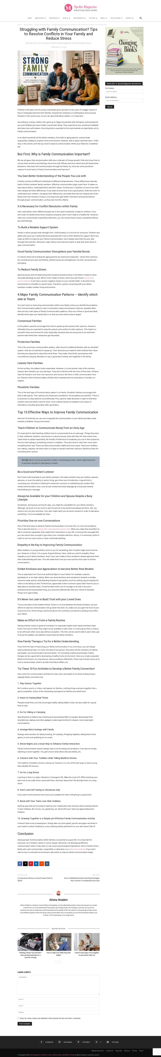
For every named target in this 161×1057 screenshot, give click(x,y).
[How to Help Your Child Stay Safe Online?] (58, 942)
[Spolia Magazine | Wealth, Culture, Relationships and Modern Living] (80, 7)
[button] (140, 18)
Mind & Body (39, 18)
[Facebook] (20, 863)
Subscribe (119, 1051)
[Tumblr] (47, 863)
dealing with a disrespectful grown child (53, 529)
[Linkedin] (36, 863)
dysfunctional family (77, 849)
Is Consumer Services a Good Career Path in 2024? (35, 879)
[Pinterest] (30, 863)
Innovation (53, 18)
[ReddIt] (41, 863)
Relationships (79, 18)
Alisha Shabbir (58, 899)
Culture (92, 18)
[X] (25, 863)
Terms (141, 1051)
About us (127, 1051)
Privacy (134, 1051)
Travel (102, 18)
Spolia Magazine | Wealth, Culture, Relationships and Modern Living (51, 1055)
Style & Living (115, 18)
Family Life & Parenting (42, 25)
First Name (109, 88)
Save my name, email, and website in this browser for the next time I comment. (50, 1018)
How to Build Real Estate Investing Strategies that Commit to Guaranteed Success (82, 879)
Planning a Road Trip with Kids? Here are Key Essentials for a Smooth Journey (30, 955)
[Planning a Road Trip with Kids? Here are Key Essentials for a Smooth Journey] (30, 942)
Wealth (65, 18)
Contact (129, 18)
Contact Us (109, 1051)
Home (30, 18)
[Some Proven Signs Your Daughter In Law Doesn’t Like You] (87, 942)
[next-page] (60, 962)
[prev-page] (56, 962)
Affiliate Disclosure (97, 1051)
